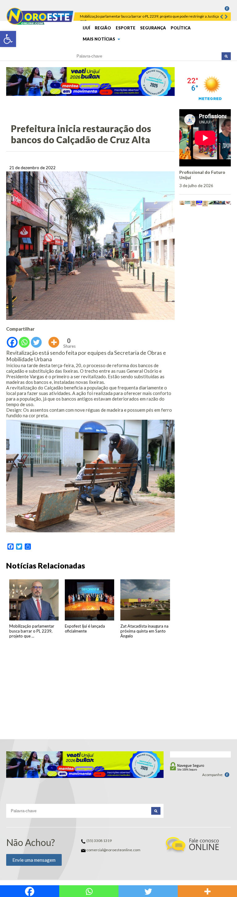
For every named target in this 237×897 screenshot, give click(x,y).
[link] (8, 39)
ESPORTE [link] (125, 27)
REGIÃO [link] (103, 27)
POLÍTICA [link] (181, 27)
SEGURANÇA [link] (153, 27)
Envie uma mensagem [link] (34, 860)
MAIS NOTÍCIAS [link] (99, 38)
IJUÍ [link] (86, 27)
